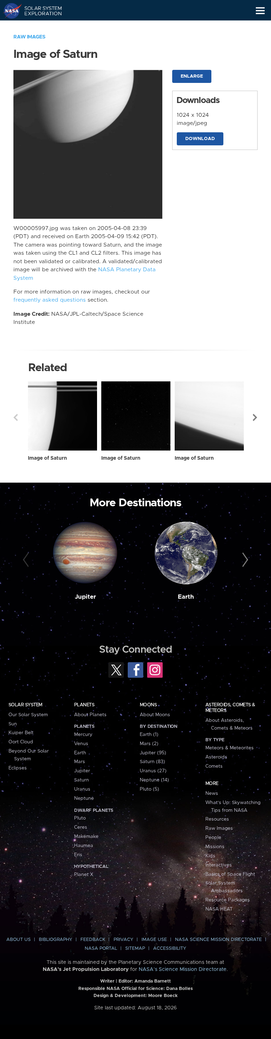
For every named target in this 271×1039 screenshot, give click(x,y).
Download (200, 139)
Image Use (154, 939)
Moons (148, 704)
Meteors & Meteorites (229, 747)
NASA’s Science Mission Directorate (183, 969)
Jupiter (85, 597)
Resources (217, 819)
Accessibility (169, 948)
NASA (9, 10)
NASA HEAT (219, 909)
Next (255, 417)
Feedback (92, 939)
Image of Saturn (47, 458)
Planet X (83, 874)
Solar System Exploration (39, 10)
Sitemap (135, 948)
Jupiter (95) (153, 752)
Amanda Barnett (152, 981)
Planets (84, 704)
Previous (15, 417)
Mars (79, 761)
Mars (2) (149, 743)
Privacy (123, 939)
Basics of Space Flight (230, 874)
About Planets (90, 714)
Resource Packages (227, 900)
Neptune (84, 798)
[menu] (260, 11)
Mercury (83, 734)
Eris (78, 854)
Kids (210, 855)
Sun (12, 723)
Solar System (25, 704)
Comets (214, 766)
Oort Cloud (20, 741)
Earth (186, 597)
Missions (214, 846)
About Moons (155, 714)
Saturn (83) (152, 761)
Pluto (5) (149, 789)
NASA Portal (101, 948)
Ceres (80, 827)
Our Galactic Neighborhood (39, 27)
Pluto (80, 818)
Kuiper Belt (21, 732)
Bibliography (55, 939)
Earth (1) (149, 734)
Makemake (86, 836)
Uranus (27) (153, 770)
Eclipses (17, 768)
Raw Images (29, 37)
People (213, 837)
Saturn (81, 780)
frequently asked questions (49, 300)
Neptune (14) (154, 780)
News (211, 793)
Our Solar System (28, 714)
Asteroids (216, 757)
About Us (18, 939)
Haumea (83, 845)
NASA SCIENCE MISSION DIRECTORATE (218, 939)
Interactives (218, 865)
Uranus (82, 789)
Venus (81, 743)
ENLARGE (192, 76)
